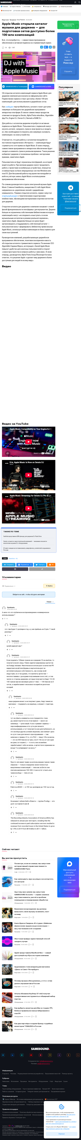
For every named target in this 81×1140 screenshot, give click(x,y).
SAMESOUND (18, 1126)
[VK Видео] (40, 1055)
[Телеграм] (3, 1055)
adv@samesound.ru (43, 1063)
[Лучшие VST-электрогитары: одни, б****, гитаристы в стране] (69, 163)
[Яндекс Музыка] (50, 1055)
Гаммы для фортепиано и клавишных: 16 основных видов (67, 104)
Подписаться (70, 208)
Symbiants (11, 607)
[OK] (68, 1055)
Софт (15, 872)
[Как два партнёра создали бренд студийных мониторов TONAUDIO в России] (7, 1026)
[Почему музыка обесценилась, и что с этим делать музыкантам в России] (7, 983)
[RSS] (78, 1055)
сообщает (9, 107)
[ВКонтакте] (12, 1055)
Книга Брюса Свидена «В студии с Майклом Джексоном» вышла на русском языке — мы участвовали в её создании (33, 926)
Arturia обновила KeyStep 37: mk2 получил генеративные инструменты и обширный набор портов (34, 996)
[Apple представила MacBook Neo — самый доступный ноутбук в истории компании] (7, 955)
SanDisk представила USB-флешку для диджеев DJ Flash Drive (22, 536)
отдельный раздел (9, 196)
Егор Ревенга (21, 19)
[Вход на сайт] (75, 2)
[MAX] (22, 1055)
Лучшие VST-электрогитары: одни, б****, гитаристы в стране (67, 170)
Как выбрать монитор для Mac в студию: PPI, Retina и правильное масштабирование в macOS (33, 1010)
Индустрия (5, 19)
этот (9, 1129)
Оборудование (18, 903)
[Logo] (6, 2)
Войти (50, 586)
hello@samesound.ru (46, 1061)
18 (31, 986)
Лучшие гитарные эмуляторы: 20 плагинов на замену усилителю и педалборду (67, 137)
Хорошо (62, 1134)
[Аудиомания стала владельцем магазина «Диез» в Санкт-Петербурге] (7, 969)
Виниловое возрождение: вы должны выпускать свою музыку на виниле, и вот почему (31, 911)
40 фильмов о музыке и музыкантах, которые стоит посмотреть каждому (68, 154)
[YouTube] (31, 1055)
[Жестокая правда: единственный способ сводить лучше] (7, 941)
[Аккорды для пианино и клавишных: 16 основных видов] (69, 112)
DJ (17, 558)
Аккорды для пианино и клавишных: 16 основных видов (67, 120)
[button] (41, 47)
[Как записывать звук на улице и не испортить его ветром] (7, 882)
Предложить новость (68, 25)
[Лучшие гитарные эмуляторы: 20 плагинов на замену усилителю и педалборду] (69, 129)
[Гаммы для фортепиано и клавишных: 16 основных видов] (69, 96)
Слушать (68, 71)
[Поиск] (79, 2)
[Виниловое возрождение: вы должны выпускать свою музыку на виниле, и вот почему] (7, 913)
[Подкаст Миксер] (59, 1055)
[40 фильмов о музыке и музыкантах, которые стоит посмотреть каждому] (69, 146)
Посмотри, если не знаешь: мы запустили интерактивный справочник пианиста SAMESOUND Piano (32, 866)
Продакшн (13, 19)
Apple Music (12, 558)
